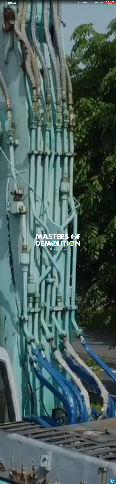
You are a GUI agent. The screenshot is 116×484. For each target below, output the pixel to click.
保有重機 (90, 2)
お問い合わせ (110, 3)
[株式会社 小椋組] (9, 3)
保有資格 (85, 2)
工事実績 (96, 2)
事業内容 (80, 2)
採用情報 (101, 2)
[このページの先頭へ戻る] (112, 481)
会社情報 (75, 2)
